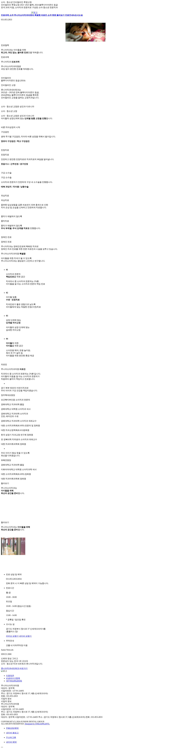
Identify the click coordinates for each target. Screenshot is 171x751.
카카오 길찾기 (12, 636)
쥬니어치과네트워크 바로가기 (14, 668)
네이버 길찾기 (25, 636)
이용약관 (10, 676)
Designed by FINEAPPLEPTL (37, 724)
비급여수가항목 (13, 678)
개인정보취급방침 (14, 681)
